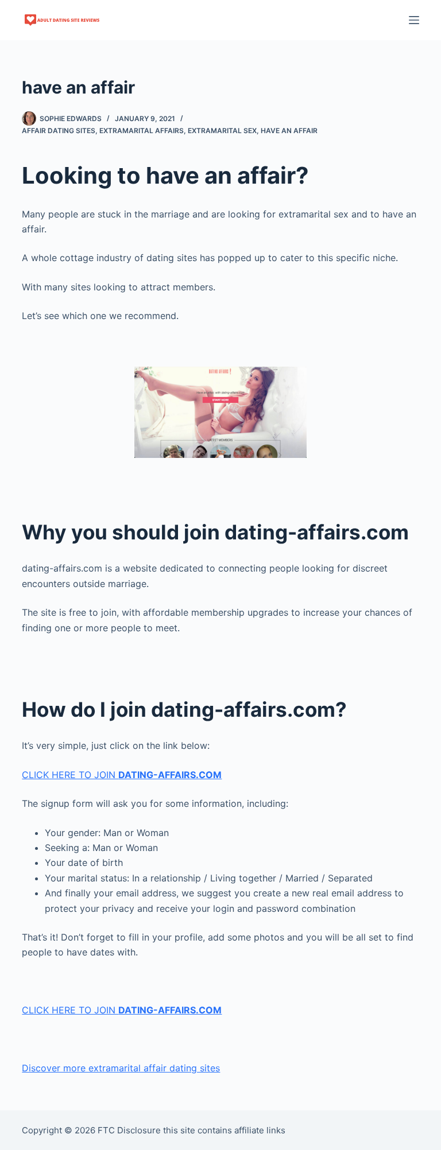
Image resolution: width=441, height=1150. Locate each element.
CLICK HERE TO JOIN (122, 774)
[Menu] (414, 20)
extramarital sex (222, 130)
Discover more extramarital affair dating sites (121, 1068)
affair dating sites (58, 130)
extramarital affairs (141, 130)
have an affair (289, 130)
